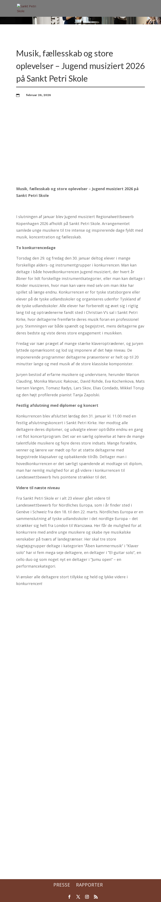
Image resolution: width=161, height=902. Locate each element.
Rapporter (89, 885)
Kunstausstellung (36, 702)
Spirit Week (30, 844)
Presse (61, 885)
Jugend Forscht (34, 731)
